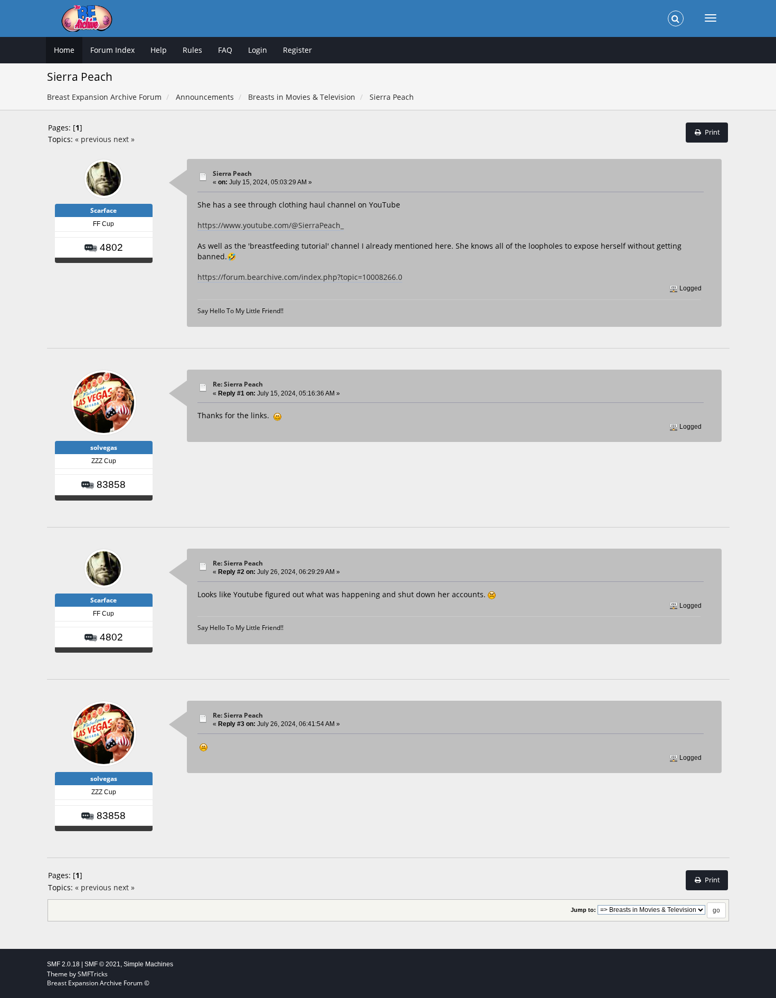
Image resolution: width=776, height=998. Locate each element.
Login (257, 50)
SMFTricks (93, 973)
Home (64, 50)
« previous (93, 139)
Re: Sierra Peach (238, 384)
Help (158, 50)
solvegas (103, 447)
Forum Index (112, 50)
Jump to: (583, 910)
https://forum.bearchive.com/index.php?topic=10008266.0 (299, 277)
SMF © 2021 (102, 964)
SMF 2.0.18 (63, 964)
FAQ (225, 50)
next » (124, 139)
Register (297, 50)
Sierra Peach (232, 173)
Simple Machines (148, 964)
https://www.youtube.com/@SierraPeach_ (270, 225)
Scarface (103, 210)
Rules (192, 50)
